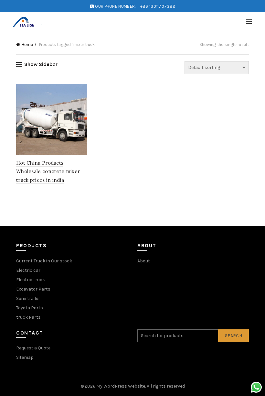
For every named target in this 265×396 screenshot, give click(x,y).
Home (27, 44)
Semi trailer (28, 298)
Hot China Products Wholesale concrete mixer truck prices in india (48, 171)
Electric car (28, 270)
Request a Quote (33, 348)
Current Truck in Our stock (44, 261)
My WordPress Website (120, 386)
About (143, 261)
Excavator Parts (33, 289)
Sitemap (25, 357)
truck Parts (28, 317)
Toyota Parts (29, 308)
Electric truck (30, 279)
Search (233, 335)
